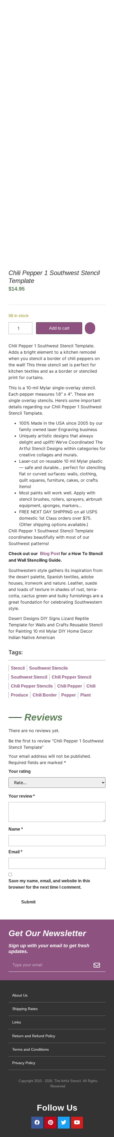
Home (13, 101)
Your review (21, 796)
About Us (20, 995)
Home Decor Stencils (41, 101)
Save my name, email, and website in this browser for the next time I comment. (49, 884)
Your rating (19, 771)
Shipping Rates (25, 1009)
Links (16, 1022)
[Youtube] (77, 1123)
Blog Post (49, 553)
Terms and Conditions (30, 1049)
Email (15, 852)
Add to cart (59, 328)
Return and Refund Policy (33, 1036)
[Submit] (97, 965)
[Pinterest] (50, 1123)
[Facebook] (37, 1123)
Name (15, 829)
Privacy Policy (23, 1063)
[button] (91, 328)
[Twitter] (64, 1123)
